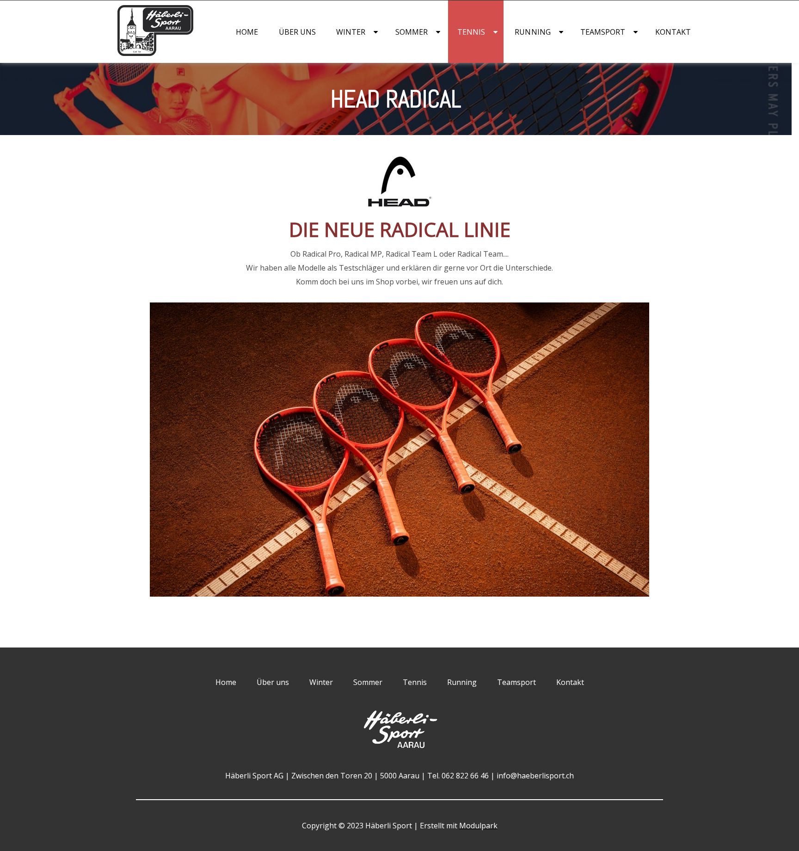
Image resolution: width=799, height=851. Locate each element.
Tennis (471, 32)
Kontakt (673, 32)
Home (247, 32)
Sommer (411, 32)
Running (533, 32)
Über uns (297, 32)
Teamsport (603, 32)
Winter (350, 32)
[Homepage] (136, 53)
